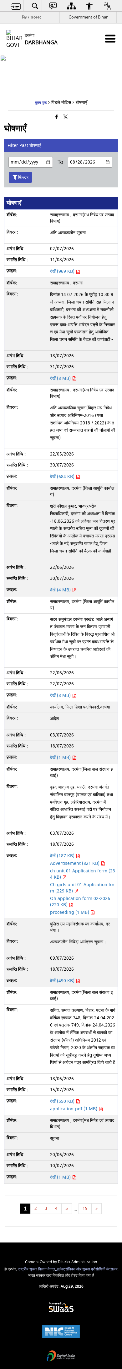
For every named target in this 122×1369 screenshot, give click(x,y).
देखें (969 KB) (63, 271)
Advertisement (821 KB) (75, 863)
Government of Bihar (88, 17)
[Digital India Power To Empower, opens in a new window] (61, 1356)
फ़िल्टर (23, 177)
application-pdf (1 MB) (74, 1109)
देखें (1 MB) (61, 757)
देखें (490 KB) (63, 981)
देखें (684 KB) (63, 476)
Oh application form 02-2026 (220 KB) (80, 901)
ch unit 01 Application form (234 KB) (82, 874)
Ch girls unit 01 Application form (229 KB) (82, 887)
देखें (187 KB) (63, 856)
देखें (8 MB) (61, 378)
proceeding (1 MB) (70, 912)
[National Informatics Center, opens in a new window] (61, 1332)
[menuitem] (16, 6)
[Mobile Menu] (110, 38)
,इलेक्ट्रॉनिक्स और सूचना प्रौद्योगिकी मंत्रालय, (87, 1269)
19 (85, 1208)
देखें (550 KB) (63, 1101)
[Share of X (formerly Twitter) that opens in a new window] (65, 117)
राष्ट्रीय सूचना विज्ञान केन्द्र (36, 1269)
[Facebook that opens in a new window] (56, 117)
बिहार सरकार (31, 17)
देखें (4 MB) (61, 590)
